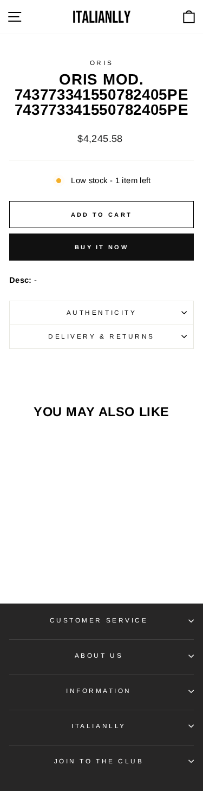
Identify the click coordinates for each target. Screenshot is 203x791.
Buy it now (101, 247)
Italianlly (98, 725)
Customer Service (99, 620)
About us (99, 655)
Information (99, 690)
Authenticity (101, 312)
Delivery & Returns (101, 336)
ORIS (101, 62)
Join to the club (99, 760)
